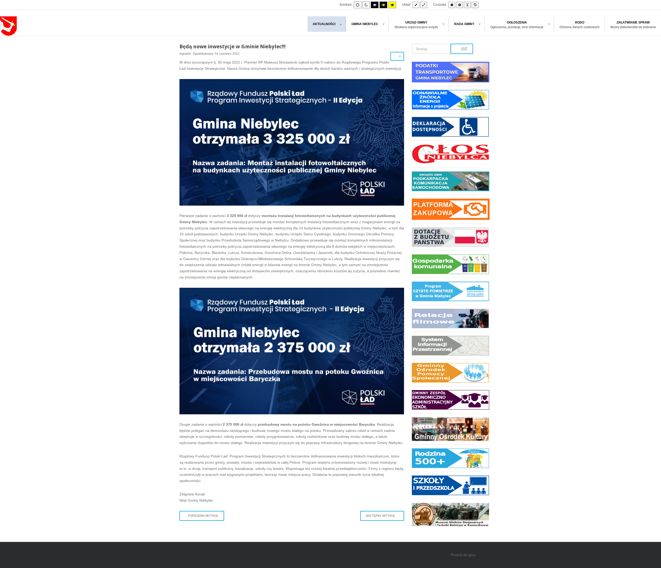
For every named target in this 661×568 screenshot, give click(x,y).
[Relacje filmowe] (447, 318)
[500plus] (447, 458)
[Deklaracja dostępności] (447, 126)
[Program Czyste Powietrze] (447, 291)
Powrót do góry (463, 555)
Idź (463, 49)
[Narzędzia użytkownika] (397, 56)
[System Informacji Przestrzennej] (447, 345)
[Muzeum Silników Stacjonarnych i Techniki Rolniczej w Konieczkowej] (447, 512)
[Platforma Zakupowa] (447, 209)
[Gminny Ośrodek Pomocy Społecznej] (447, 372)
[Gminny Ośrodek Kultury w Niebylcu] (447, 429)
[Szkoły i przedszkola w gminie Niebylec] (447, 485)
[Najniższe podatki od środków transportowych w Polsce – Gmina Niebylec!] (447, 74)
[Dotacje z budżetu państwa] (447, 237)
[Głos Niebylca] (447, 154)
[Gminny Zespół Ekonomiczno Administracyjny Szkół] (447, 399)
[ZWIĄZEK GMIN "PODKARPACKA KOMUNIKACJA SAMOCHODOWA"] (447, 181)
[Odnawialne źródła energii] (447, 99)
